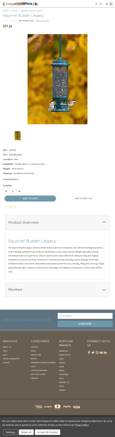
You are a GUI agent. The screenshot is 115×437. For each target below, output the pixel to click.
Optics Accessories (39, 370)
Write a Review (42, 20)
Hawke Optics (65, 355)
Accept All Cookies (47, 432)
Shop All (34, 347)
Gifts (33, 366)
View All (62, 390)
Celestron (63, 374)
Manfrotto (64, 382)
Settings (10, 432)
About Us (7, 347)
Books (34, 359)
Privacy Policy (81, 424)
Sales (33, 351)
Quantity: (7, 185)
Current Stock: (10, 179)
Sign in (6, 359)
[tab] (57, 222)
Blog (5, 355)
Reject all (26, 432)
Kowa (61, 366)
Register (15, 359)
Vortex (62, 363)
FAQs (5, 351)
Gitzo (61, 386)
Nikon (61, 370)
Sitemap (6, 362)
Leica (61, 378)
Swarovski (63, 351)
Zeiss (61, 359)
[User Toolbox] (100, 3)
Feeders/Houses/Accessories (43, 362)
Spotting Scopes (38, 374)
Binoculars (36, 355)
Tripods (34, 378)
